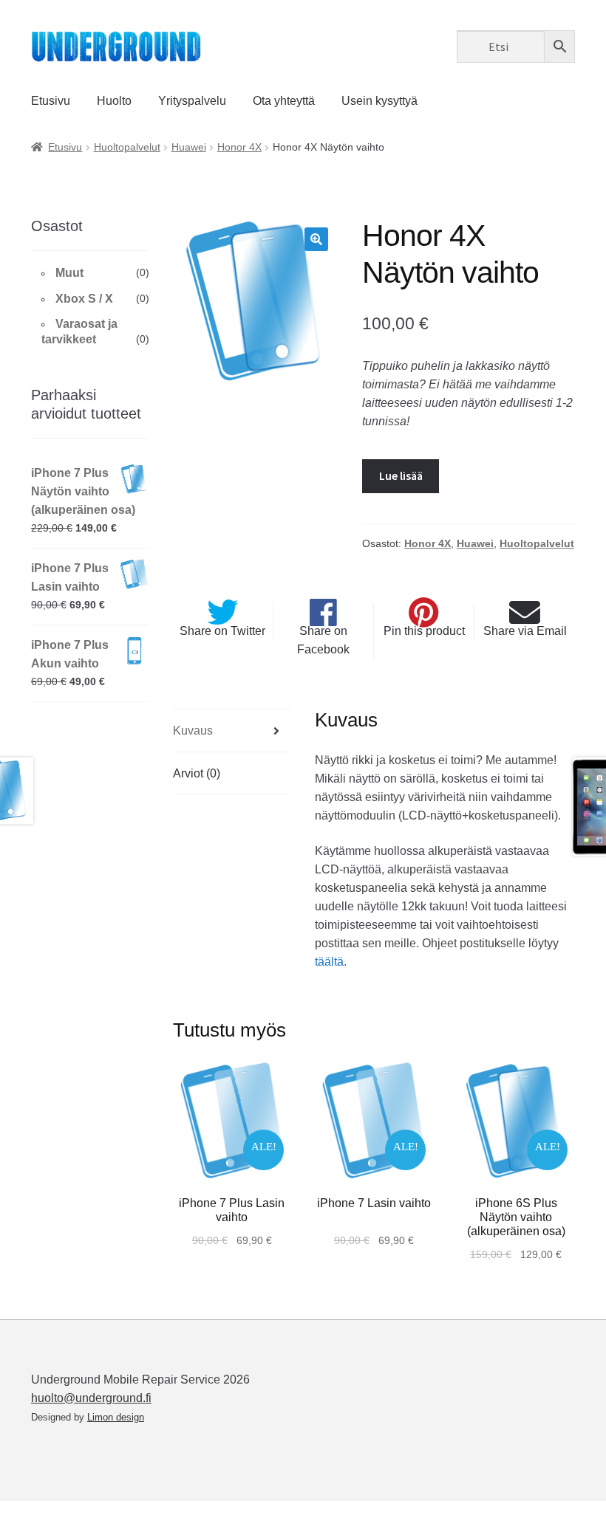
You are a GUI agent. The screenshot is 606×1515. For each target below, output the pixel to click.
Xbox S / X (84, 298)
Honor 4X (239, 147)
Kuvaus (193, 730)
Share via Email (525, 631)
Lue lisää (401, 475)
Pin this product (424, 631)
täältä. (331, 961)
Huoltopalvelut (127, 147)
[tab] (232, 731)
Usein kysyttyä (379, 101)
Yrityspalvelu (192, 101)
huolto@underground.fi (91, 1398)
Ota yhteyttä (284, 101)
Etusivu (50, 101)
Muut (69, 273)
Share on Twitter (222, 631)
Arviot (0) (196, 773)
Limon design (115, 1417)
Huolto (114, 101)
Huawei (188, 147)
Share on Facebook (323, 640)
